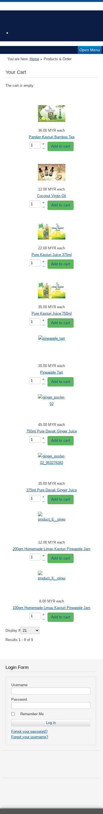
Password (19, 699)
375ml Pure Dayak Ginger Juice (51, 490)
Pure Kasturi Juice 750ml (52, 313)
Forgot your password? (29, 731)
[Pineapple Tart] (51, 338)
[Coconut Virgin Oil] (51, 185)
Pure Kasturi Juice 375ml (52, 255)
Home (34, 59)
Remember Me (32, 714)
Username (19, 685)
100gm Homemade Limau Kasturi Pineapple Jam (51, 608)
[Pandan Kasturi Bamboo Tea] (51, 126)
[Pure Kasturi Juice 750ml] (51, 303)
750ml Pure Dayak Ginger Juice (51, 431)
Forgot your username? (29, 737)
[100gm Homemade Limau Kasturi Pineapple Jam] (51, 578)
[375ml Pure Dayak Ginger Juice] (51, 463)
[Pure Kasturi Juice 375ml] (51, 244)
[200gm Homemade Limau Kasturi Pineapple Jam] (51, 519)
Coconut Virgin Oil (51, 196)
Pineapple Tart (51, 372)
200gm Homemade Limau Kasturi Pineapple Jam (51, 549)
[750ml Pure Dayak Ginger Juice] (51, 404)
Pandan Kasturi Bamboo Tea (51, 137)
